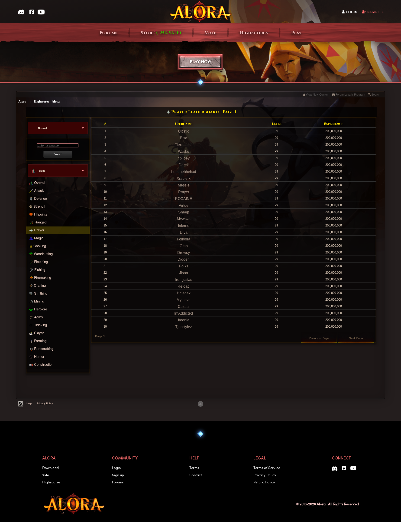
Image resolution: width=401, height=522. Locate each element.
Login (351, 12)
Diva (184, 232)
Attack (39, 190)
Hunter (39, 356)
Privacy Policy (45, 403)
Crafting (40, 285)
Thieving (40, 324)
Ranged (40, 221)
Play (296, 33)
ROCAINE (183, 199)
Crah (184, 246)
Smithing (40, 293)
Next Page (356, 338)
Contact (195, 474)
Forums (108, 33)
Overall (39, 182)
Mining (39, 301)
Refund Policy (264, 482)
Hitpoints (40, 214)
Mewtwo (184, 219)
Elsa (183, 138)
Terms (194, 467)
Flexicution (184, 145)
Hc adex (184, 293)
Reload (184, 286)
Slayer (39, 332)
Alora (22, 101)
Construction (43, 364)
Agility (38, 316)
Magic (38, 237)
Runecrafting (43, 348)
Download (50, 467)
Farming (40, 340)
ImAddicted (183, 313)
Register (375, 12)
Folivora (183, 239)
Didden (184, 259)
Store (161, 33)
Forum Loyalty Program (350, 94)
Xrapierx (184, 178)
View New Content (317, 94)
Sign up (118, 474)
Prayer (39, 229)
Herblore (40, 308)
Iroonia (183, 320)
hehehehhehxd (183, 172)
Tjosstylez (183, 327)
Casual (184, 307)
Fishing (39, 269)
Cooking (39, 245)
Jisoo (183, 273)
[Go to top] (200, 404)
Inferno (183, 226)
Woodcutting (43, 253)
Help (29, 403)
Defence (40, 198)
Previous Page (319, 338)
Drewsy (183, 253)
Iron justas (183, 280)
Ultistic (183, 131)
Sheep (183, 212)
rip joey (184, 158)
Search (375, 94)
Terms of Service (266, 467)
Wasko (183, 151)
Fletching (41, 261)
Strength (39, 206)
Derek (184, 165)
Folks (183, 266)
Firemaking (42, 277)
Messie (184, 185)
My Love (184, 300)
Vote (210, 33)
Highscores (253, 33)
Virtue (183, 205)
